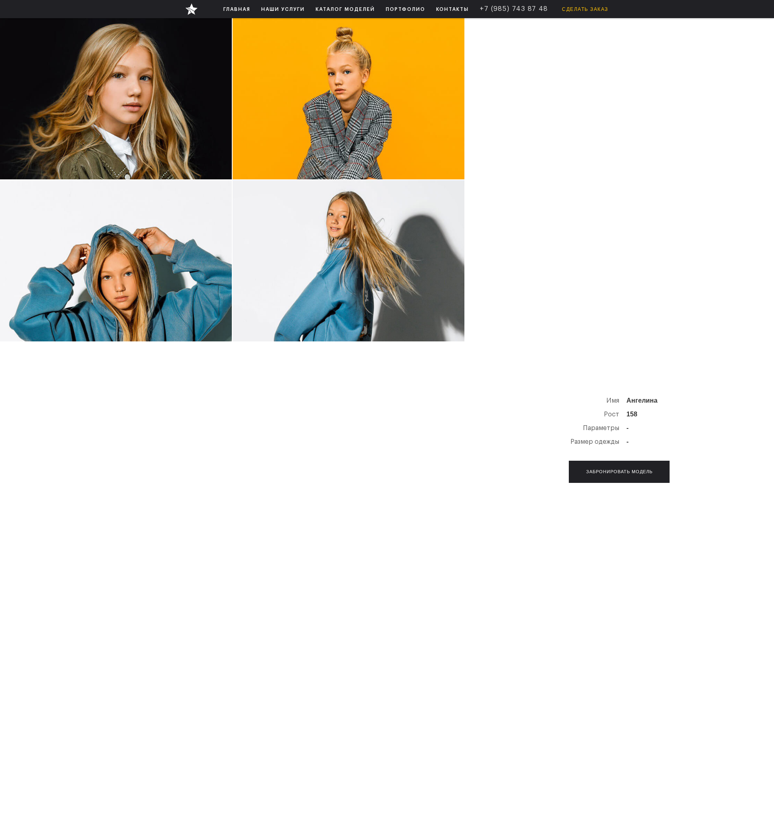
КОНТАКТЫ (452, 9)
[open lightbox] (116, 98)
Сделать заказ (585, 9)
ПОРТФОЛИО (405, 9)
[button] (283, 9)
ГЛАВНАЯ (236, 9)
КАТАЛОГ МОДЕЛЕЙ (345, 9)
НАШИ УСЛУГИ (283, 9)
